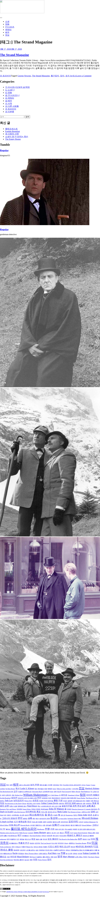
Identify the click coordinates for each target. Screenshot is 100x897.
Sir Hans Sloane (10, 788)
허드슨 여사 (28, 800)
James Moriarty (40, 832)
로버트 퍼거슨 (52, 812)
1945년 (43, 835)
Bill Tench (33, 857)
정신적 (59, 791)
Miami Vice (29, 846)
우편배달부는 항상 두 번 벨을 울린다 (82, 850)
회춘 (31, 859)
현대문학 (16, 850)
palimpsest (3, 839)
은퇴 (55, 791)
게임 (13, 795)
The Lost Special (46, 843)
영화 (7, 24)
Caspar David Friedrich (80, 832)
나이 (57, 832)
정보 (7, 35)
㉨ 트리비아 (5, 76)
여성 (3, 784)
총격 (34, 818)
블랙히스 (72, 843)
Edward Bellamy (87, 825)
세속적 (26, 815)
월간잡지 (55, 76)
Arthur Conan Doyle (49, 803)
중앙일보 (21, 853)
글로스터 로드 (90, 829)
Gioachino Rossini (80, 843)
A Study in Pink (6, 822)
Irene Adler (82, 815)
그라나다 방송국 (9, 818)
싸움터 (45, 846)
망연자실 (50, 800)
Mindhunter (40, 829)
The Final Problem (35, 835)
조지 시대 (55, 806)
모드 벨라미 (53, 839)
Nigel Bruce (32, 806)
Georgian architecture (6, 859)
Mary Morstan (69, 857)
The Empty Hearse (13, 139)
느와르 (94, 791)
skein (51, 791)
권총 (44, 822)
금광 (15, 806)
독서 (17, 788)
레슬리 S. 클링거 (74, 835)
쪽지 (7, 785)
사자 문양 (75, 788)
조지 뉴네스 (70, 76)
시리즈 (81, 822)
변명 (52, 857)
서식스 (83, 785)
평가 (37, 818)
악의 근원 (44, 812)
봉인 (79, 818)
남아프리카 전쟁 (44, 818)
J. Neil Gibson (54, 795)
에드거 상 (28, 839)
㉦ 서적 (8, 103)
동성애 (54, 818)
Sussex (88, 785)
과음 (56, 829)
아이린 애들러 (92, 795)
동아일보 (41, 788)
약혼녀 (11, 806)
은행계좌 (45, 798)
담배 (93, 812)
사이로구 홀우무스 (36, 825)
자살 (1, 815)
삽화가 (56, 825)
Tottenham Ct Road (73, 795)
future (54, 788)
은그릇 (22, 815)
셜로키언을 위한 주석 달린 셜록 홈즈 (78, 806)
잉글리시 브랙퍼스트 (25, 791)
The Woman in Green (74, 812)
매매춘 (50, 788)
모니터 (54, 832)
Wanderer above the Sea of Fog (9, 832)
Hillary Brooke (75, 791)
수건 (71, 832)
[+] (13, 90)
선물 (40, 839)
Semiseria (3, 809)
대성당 (32, 843)
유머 (13, 846)
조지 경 (63, 815)
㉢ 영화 (8, 93)
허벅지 (85, 857)
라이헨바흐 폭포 (33, 812)
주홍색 (23, 846)
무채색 (69, 809)
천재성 (33, 809)
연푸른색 (19, 809)
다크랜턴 (49, 822)
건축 (1, 835)
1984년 (75, 853)
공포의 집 (86, 835)
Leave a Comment (83, 76)
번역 (8, 839)
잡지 (62, 76)
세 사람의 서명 (12, 134)
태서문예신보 (12, 835)
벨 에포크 (94, 809)
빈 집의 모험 (82, 829)
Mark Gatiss (62, 812)
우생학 (55, 815)
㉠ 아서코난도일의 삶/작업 (17, 87)
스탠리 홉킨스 (43, 853)
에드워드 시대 (31, 803)
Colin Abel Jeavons (19, 812)
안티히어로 (64, 822)
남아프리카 (18, 800)
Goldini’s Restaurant (90, 822)
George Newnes (24, 76)
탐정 (83, 794)
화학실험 (22, 822)
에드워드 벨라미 (19, 859)
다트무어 (23, 850)
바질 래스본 (14, 825)
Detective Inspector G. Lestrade (81, 809)
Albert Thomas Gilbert (31, 853)
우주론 (50, 785)
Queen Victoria (42, 859)
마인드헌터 (63, 835)
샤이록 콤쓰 (15, 815)
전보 (82, 788)
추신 (39, 806)
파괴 (90, 815)
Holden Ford (19, 795)
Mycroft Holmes (90, 818)
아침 (35, 859)
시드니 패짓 (53, 846)
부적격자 (61, 843)
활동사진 (78, 825)
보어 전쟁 (34, 785)
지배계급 (42, 850)
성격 (96, 812)
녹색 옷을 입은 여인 (79, 800)
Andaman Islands (72, 818)
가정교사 (18, 846)
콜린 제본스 (46, 857)
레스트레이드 (36, 814)
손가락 (70, 853)
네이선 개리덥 (38, 846)
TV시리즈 (9, 27)
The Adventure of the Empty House (15, 803)
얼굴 (37, 839)
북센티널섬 (44, 809)
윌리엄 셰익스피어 (24, 828)
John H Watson (56, 808)
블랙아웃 (79, 803)
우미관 (45, 839)
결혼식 (49, 832)
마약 (93, 839)
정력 (11, 785)
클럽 (56, 800)
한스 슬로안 (69, 829)
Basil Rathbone (85, 791)
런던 (39, 798)
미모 (95, 842)
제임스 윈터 (91, 832)
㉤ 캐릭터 (9, 98)
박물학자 (13, 839)
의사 (29, 822)
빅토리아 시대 (22, 798)
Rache (15, 853)
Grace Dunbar (81, 798)
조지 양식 (61, 829)
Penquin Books (25, 825)
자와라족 (49, 835)
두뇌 (89, 843)
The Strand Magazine (14, 55)
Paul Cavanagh (66, 791)
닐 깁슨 (26, 859)
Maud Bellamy (23, 857)
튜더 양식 (56, 835)
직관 (45, 800)
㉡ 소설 (8, 90)
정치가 (75, 815)
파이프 (64, 795)
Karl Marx (52, 853)
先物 (95, 850)
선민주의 (37, 843)
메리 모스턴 (64, 846)
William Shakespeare (35, 794)
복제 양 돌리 (44, 785)
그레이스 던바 (85, 812)
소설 (7, 21)
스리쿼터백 (46, 791)
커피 (67, 832)
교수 (16, 791)
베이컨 (73, 846)
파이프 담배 (70, 803)
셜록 (30, 818)
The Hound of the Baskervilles (68, 839)
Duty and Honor (11, 809)
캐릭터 (8, 30)
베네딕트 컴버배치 (84, 846)
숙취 (3, 795)
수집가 (65, 800)
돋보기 (62, 832)
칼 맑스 (49, 814)
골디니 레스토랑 (24, 785)
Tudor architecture (5, 846)
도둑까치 (8, 795)
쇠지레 (80, 853)
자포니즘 (35, 822)
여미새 (13, 857)
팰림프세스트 (11, 129)
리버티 (38, 803)
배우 (7, 32)
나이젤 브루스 (30, 850)
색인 (19, 835)
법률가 (5, 835)
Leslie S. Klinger (27, 788)
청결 (94, 803)
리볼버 (88, 800)
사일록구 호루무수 (59, 850)
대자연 (14, 798)
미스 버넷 (54, 843)
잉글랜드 (39, 857)
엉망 (45, 788)
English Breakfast (12, 131)
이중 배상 (56, 785)
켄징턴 (38, 809)
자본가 (9, 815)
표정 (55, 857)
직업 (2, 803)
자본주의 (61, 803)
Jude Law (9, 800)
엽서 (36, 788)
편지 (20, 818)
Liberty (66, 843)
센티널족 (49, 825)
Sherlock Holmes (92, 788)
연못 (84, 803)
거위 (52, 829)
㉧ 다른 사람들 (12, 106)
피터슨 (68, 850)
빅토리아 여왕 (65, 798)
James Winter (27, 809)
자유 (49, 798)
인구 (17, 839)
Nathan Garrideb (89, 853)
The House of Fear (91, 798)
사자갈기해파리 (65, 825)
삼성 (37, 850)
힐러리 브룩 (56, 822)
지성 (88, 839)
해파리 (85, 839)
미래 (92, 800)
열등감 (25, 818)
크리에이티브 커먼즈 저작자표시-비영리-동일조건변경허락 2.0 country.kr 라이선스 (27, 891)
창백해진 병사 (22, 806)
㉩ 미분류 (9, 112)
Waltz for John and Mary (64, 788)
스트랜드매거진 (46, 806)
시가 (16, 822)
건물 (59, 806)
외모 (33, 839)
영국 (59, 856)
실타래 (70, 800)
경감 (97, 832)
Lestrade (30, 832)
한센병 (41, 800)
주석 (61, 785)
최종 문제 (73, 798)
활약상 (8, 829)
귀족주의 (89, 803)
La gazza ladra (62, 818)
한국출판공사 (13, 843)
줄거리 (73, 825)
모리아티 (73, 821)
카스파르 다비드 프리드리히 (72, 785)
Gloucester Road (37, 791)
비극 (4, 815)
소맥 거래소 (79, 857)
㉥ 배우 (8, 101)
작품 (58, 853)
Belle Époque (23, 832)
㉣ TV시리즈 (11, 95)
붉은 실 (96, 800)
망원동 (40, 822)
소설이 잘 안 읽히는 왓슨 (16, 136)
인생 (60, 800)
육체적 (75, 829)
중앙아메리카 (56, 798)
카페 (8, 857)
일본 (80, 839)
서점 (43, 825)
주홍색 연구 (23, 843)
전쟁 (47, 829)
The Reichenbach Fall (6, 791)
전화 (63, 853)
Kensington (69, 815)
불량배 (91, 835)
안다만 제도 (49, 850)
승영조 (35, 800)
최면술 (22, 839)
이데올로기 (25, 835)
